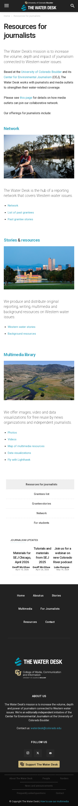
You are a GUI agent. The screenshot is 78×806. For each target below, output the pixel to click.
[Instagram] (28, 753)
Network (13, 205)
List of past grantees (21, 212)
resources (30, 240)
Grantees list (41, 494)
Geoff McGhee (21, 567)
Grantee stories (41, 503)
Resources (30, 621)
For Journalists (50, 608)
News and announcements (39, 786)
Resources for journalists (42, 484)
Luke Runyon (61, 567)
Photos (12, 432)
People (46, 778)
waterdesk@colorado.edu (46, 728)
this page (26, 97)
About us (38, 595)
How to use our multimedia (55, 801)
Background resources (22, 333)
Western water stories (21, 327)
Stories (10, 240)
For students (41, 522)
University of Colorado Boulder (41, 72)
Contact (50, 621)
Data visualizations (19, 453)
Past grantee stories (20, 219)
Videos (12, 439)
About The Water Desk (20, 778)
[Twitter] (38, 753)
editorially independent (39, 712)
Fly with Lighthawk (19, 459)
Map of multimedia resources (26, 446)
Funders (64, 778)
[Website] (50, 753)
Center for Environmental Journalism (28, 77)
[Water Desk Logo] (39, 6)
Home (7, 16)
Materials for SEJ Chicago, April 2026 (22, 557)
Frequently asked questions (31, 793)
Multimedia (25, 608)
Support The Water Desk (41, 764)
